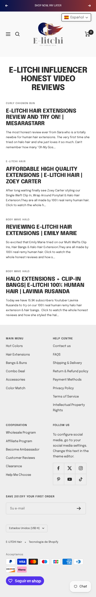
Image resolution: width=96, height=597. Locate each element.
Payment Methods (67, 379)
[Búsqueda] (17, 34)
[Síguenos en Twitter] (69, 468)
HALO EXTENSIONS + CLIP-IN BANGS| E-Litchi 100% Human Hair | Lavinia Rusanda (45, 285)
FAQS (57, 354)
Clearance (14, 466)
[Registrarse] (79, 508)
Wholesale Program (21, 432)
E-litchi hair (16, 161)
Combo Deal (15, 371)
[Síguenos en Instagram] (80, 468)
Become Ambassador (22, 449)
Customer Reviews (20, 458)
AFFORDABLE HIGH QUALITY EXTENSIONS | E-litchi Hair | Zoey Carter (44, 176)
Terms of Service (66, 396)
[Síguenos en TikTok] (80, 479)
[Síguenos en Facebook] (58, 468)
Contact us (62, 346)
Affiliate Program (19, 441)
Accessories (15, 379)
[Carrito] (87, 34)
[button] (76, 17)
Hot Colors (14, 346)
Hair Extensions (18, 354)
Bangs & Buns (16, 363)
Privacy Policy (63, 388)
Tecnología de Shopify (43, 542)
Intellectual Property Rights (69, 407)
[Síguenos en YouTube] (69, 479)
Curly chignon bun (20, 103)
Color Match (15, 388)
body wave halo (18, 219)
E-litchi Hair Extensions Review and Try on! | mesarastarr (41, 117)
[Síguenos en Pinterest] (58, 479)
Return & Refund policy (70, 371)
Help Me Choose (18, 475)
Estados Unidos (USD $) (24, 528)
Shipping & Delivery (67, 363)
